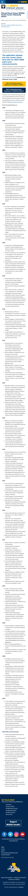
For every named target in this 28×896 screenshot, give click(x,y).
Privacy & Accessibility (6, 877)
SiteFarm (21, 887)
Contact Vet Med (10, 806)
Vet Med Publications (11, 810)
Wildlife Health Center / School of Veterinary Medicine (13, 20)
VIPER (2, 847)
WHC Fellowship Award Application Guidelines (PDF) (13, 84)
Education (3, 23)
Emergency (8, 804)
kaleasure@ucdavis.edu (16, 102)
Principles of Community (20, 877)
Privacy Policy (9, 814)
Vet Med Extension (10, 812)
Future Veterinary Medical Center (9, 853)
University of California (14, 879)
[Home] (13, 7)
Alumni (3, 851)
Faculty (3, 849)
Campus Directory (5, 854)
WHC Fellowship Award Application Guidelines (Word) (13, 90)
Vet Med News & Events (12, 808)
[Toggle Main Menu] (2, 2)
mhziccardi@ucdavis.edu (8, 77)
